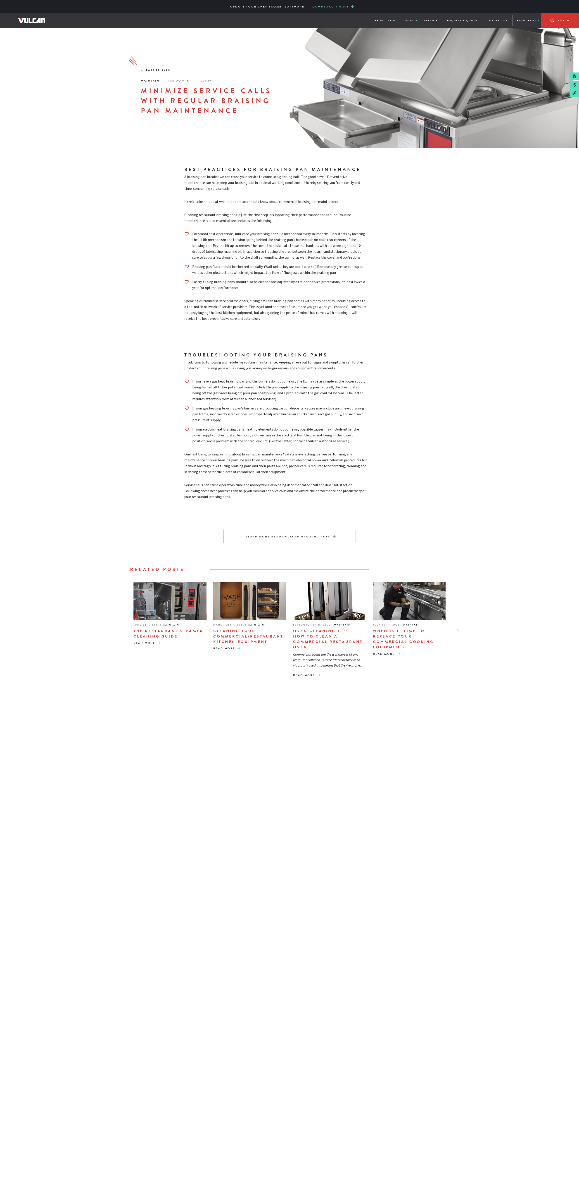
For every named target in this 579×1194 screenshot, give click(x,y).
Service (431, 20)
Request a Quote (462, 20)
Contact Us (497, 20)
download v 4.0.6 (330, 7)
